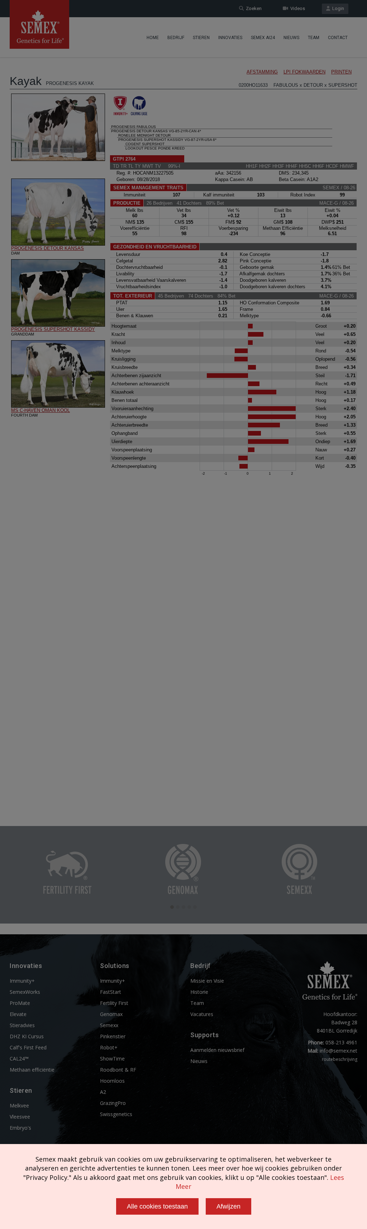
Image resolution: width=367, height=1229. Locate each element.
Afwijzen (228, 1206)
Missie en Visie (207, 980)
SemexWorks (25, 991)
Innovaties (230, 37)
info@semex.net (338, 1050)
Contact (338, 37)
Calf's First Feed (28, 1047)
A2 (103, 1091)
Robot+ (109, 1047)
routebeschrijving (339, 1059)
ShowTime (112, 1058)
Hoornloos (112, 1080)
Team (313, 37)
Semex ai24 (263, 37)
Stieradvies (22, 1025)
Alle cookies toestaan (157, 1206)
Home (153, 37)
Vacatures (201, 1014)
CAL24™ (19, 1058)
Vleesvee (20, 1116)
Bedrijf (175, 37)
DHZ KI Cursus (27, 1036)
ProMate (20, 1003)
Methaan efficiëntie (32, 1069)
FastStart (110, 991)
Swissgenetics (116, 1114)
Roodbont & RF (118, 1069)
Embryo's (20, 1127)
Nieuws (291, 37)
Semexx (109, 1025)
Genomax (111, 1014)
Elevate (18, 1014)
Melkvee (19, 1105)
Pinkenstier (112, 1036)
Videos (296, 8)
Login (337, 8)
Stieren (201, 37)
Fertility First (114, 1003)
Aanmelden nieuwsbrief (217, 1050)
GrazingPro (113, 1103)
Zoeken (253, 8)
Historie (199, 991)
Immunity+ (22, 980)
